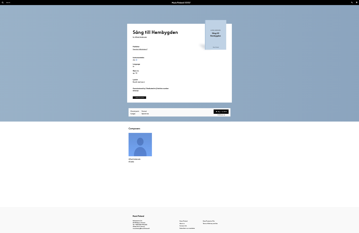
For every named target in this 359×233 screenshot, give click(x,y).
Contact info (183, 226)
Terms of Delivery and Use (210, 223)
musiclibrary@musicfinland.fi (141, 228)
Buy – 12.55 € (222, 111)
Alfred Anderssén (141, 37)
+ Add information (139, 97)
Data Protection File (208, 221)
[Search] (11, 2)
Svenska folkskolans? (140, 49)
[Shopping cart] (356, 2)
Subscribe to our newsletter (187, 228)
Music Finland (183, 221)
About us (182, 223)
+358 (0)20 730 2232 (141, 224)
